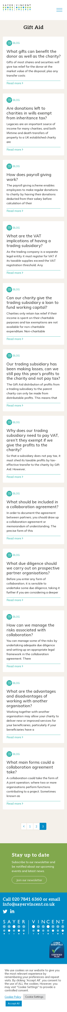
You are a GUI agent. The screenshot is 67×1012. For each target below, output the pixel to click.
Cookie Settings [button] (34, 996)
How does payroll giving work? (29, 177)
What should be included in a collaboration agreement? (32, 504)
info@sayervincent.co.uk (29, 904)
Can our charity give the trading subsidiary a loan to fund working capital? (32, 302)
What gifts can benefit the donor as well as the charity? (33, 54)
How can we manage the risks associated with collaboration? (30, 629)
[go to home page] (17, 7)
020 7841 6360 (27, 899)
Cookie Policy (13, 997)
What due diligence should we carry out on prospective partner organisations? (33, 568)
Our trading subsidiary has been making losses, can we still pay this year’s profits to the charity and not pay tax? (33, 371)
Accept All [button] (14, 1003)
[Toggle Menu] (59, 10)
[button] (5, 911)
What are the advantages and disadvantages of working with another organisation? (31, 698)
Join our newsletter (29, 880)
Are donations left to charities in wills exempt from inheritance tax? (29, 113)
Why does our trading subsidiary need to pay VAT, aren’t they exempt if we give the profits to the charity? (33, 440)
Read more (14, 83)
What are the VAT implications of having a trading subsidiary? (29, 240)
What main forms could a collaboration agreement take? (30, 767)
